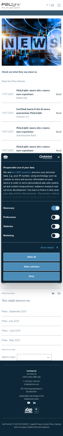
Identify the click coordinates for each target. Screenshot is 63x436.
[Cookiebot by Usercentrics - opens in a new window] (39, 157)
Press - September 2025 (14, 311)
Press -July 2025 (10, 321)
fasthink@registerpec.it (33, 389)
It (47, 5)
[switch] (55, 217)
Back (3, 283)
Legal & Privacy (36, 424)
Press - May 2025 (11, 340)
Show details (47, 247)
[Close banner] (59, 157)
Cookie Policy (48, 424)
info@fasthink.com (31, 384)
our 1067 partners (21, 172)
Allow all (31, 257)
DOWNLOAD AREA (31, 399)
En (52, 5)
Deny (31, 276)
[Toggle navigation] (59, 5)
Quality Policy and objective (38, 427)
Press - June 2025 (11, 330)
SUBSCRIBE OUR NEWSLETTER (31, 396)
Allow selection (31, 266)
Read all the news (8, 350)
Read (58, 94)
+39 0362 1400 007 (32, 381)
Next (59, 283)
